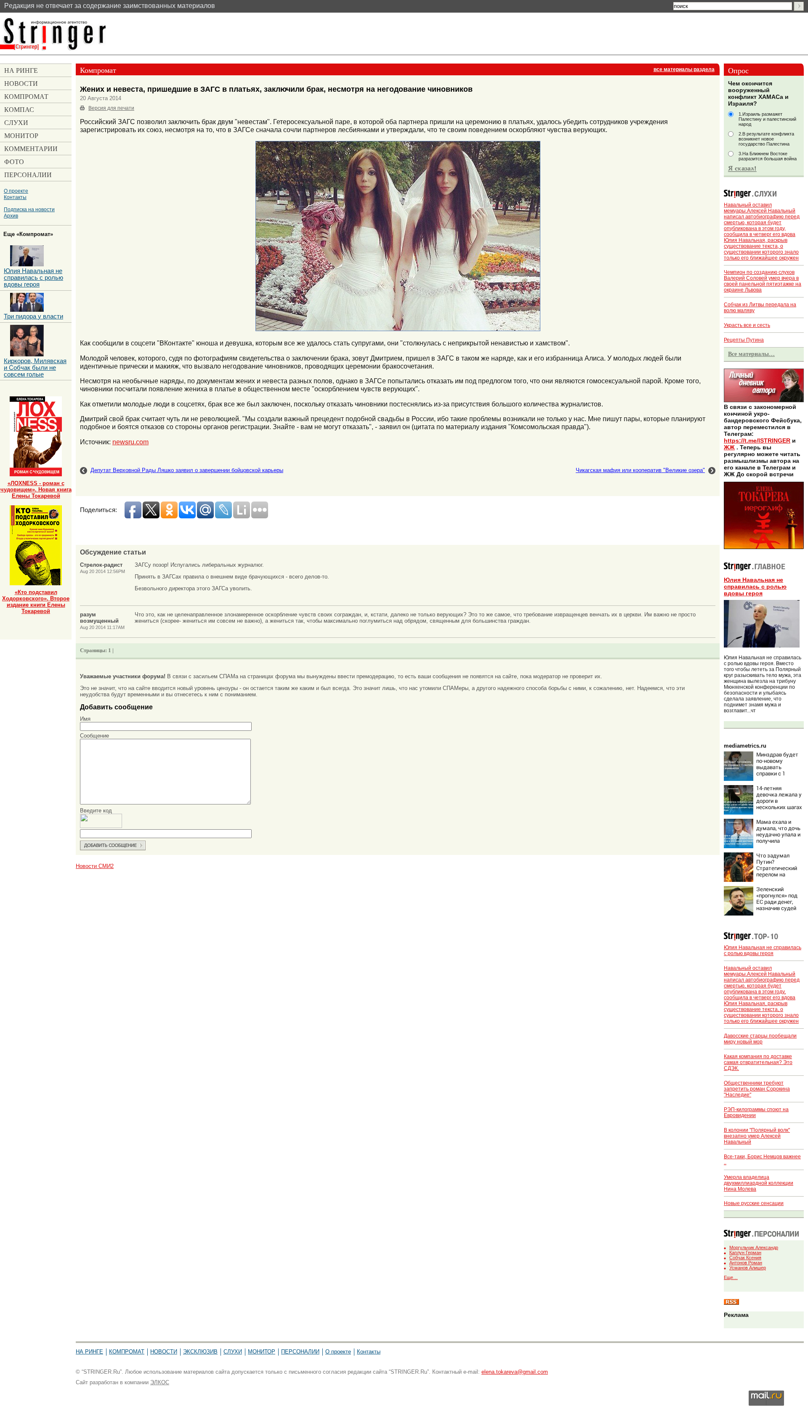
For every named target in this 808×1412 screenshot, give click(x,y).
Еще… (731, 1277)
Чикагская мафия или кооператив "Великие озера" (640, 470)
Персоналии (300, 1351)
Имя (85, 719)
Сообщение (94, 736)
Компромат (126, 1351)
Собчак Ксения (745, 1257)
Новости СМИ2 (95, 866)
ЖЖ (729, 447)
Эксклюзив (200, 1351)
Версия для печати (111, 108)
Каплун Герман (745, 1252)
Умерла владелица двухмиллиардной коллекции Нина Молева (758, 1183)
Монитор (261, 1351)
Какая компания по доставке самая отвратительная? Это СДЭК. (758, 1062)
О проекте (16, 191)
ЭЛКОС (159, 1382)
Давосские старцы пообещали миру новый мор (760, 1039)
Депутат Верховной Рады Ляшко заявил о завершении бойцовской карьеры (186, 470)
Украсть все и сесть (747, 325)
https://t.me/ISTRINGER (757, 440)
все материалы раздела (684, 69)
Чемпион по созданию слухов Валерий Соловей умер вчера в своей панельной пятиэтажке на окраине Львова (762, 281)
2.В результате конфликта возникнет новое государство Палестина (766, 138)
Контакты (15, 197)
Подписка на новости (29, 209)
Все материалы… (751, 353)
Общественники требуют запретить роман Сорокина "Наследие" (757, 1089)
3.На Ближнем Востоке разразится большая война (768, 156)
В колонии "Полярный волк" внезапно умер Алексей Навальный (757, 1136)
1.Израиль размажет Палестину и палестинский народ (767, 119)
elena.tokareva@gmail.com (514, 1372)
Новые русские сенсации (754, 1203)
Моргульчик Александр (753, 1247)
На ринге (89, 1351)
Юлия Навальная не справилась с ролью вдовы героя (755, 586)
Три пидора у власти (33, 316)
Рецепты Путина (744, 340)
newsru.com (130, 442)
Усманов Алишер (747, 1267)
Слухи (232, 1351)
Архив (11, 215)
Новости (163, 1351)
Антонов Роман (745, 1262)
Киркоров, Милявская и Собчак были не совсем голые (35, 368)
